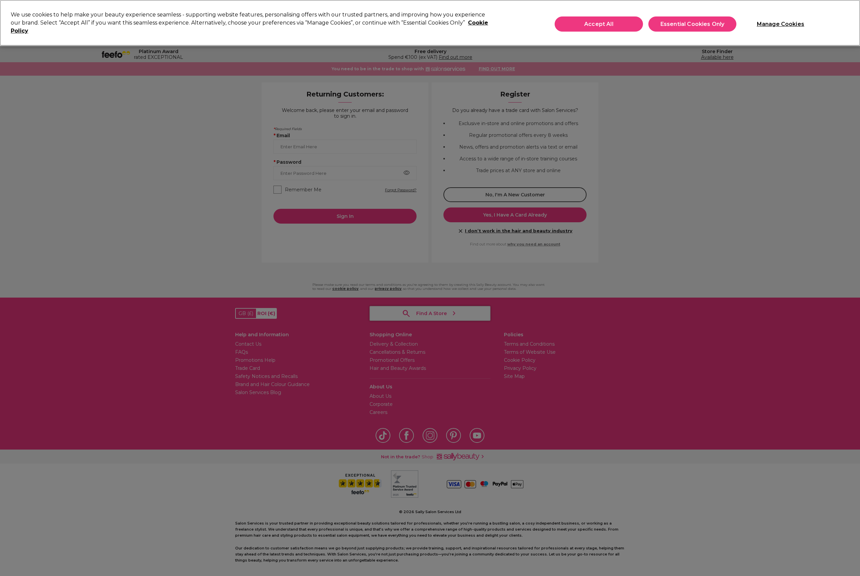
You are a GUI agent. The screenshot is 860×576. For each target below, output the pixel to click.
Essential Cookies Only (692, 24)
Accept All (598, 24)
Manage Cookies (780, 24)
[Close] (849, 22)
